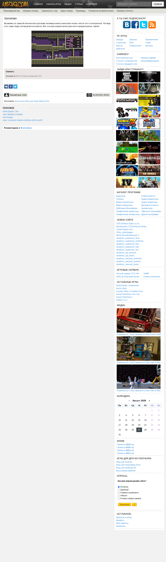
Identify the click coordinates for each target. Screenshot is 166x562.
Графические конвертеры (128, 214)
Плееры (120, 199)
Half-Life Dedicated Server (128, 277)
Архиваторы (147, 208)
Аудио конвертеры (150, 199)
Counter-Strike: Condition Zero (129, 291)
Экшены (133, 39)
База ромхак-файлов (125, 471)
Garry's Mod (121, 288)
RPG (131, 43)
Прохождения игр (12, 11)
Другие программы (150, 214)
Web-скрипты (122, 523)
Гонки (148, 43)
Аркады (119, 39)
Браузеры (120, 196)
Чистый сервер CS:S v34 (127, 273)
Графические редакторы (127, 211)
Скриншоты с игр (49, 11)
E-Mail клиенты (148, 196)
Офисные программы (151, 211)
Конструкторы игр (124, 58)
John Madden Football (13, 114)
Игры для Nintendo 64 (126, 468)
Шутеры (149, 46)
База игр (19, 101)
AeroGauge (8, 117)
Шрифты (120, 520)
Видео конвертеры (125, 202)
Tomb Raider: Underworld (127, 285)
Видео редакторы (124, 205)
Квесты (119, 46)
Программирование (150, 61)
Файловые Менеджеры (126, 208)
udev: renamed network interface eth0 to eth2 (22, 120)
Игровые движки (148, 58)
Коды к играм (67, 11)
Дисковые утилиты (150, 205)
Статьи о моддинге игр (126, 64)
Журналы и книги (124, 517)
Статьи (79, 4)
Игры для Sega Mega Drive (37, 101)
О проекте (91, 4)
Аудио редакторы (149, 202)
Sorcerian (26, 128)
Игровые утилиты (125, 11)
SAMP (146, 273)
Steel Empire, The (10, 111)
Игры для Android (124, 462)
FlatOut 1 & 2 (121, 300)
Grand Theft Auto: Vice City (128, 294)
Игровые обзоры (30, 11)
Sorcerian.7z (10, 76)
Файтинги (120, 49)
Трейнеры (120, 526)
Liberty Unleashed (151, 277)
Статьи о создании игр (126, 61)
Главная (38, 4)
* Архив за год (125, 444)
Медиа (68, 4)
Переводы (80, 11)
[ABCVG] (15, 6)
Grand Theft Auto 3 (124, 297)
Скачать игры (53, 4)
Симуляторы (135, 46)
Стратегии (121, 43)
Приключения (151, 39)
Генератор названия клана (101, 11)
